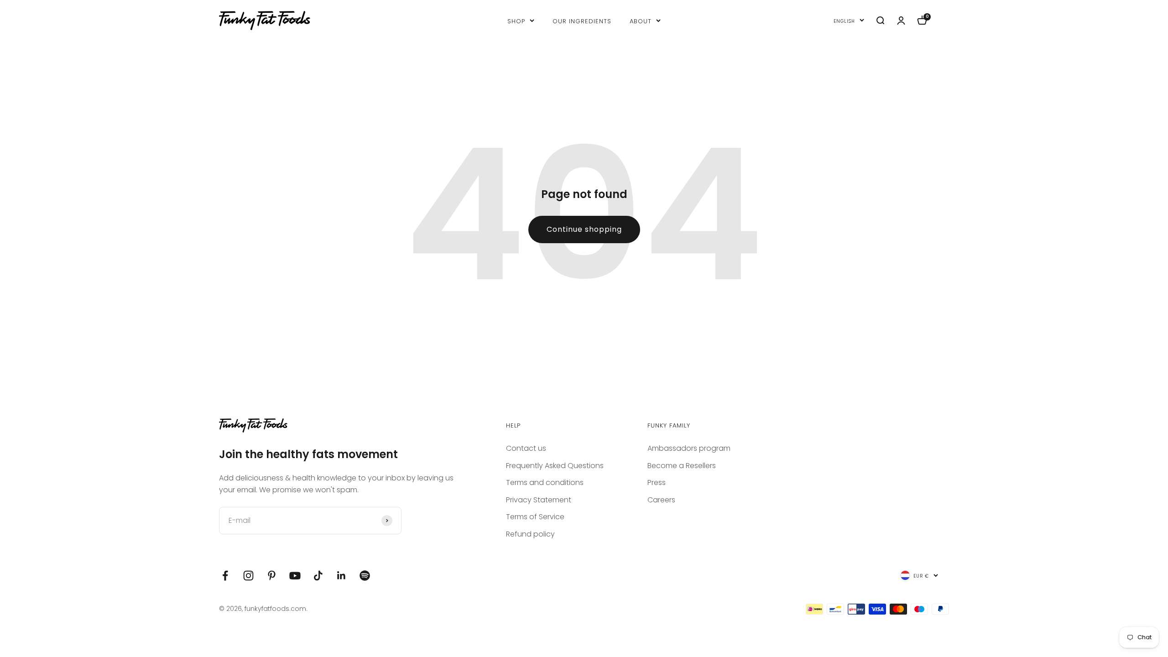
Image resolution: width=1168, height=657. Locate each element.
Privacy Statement (538, 500)
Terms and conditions (545, 482)
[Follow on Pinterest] (272, 575)
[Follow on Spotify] (365, 575)
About (641, 20)
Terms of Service (535, 516)
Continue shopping (584, 229)
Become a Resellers (681, 465)
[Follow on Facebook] (225, 575)
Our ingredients (582, 20)
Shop (516, 20)
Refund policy (530, 534)
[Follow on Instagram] (248, 575)
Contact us (526, 448)
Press (656, 482)
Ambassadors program (688, 448)
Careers (661, 500)
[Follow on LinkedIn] (341, 575)
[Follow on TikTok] (318, 575)
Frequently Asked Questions (555, 465)
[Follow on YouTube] (295, 575)
